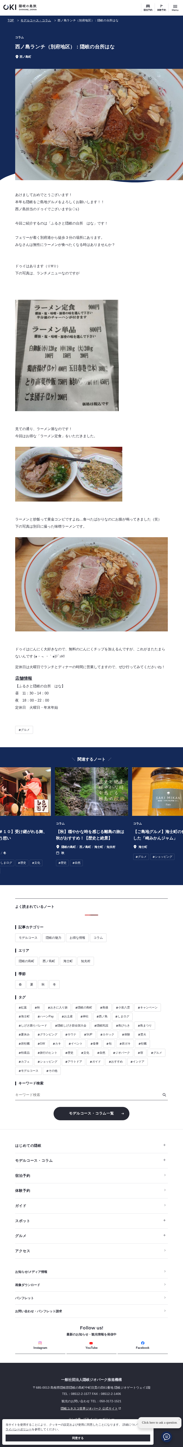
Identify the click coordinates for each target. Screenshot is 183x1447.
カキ (57, 1043)
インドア (137, 1061)
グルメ (24, 730)
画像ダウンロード (27, 1285)
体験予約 (161, 10)
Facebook (142, 1347)
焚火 (142, 1034)
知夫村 (85, 961)
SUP (88, 1034)
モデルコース (28, 937)
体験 (126, 1034)
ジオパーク (121, 1053)
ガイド (95, 1061)
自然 (101, 1053)
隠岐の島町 (26, 961)
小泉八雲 (123, 1007)
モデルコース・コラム (36, 20)
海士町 (68, 961)
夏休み (24, 1034)
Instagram (40, 1347)
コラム (98, 937)
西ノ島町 (49, 961)
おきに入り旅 (58, 1007)
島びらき (123, 1025)
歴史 (69, 1053)
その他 (51, 1071)
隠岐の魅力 (53, 937)
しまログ (122, 1016)
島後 (104, 1007)
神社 (84, 1016)
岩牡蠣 (24, 1043)
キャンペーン (148, 1007)
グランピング (47, 1034)
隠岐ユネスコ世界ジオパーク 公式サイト (66, 1408)
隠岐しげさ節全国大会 (70, 1025)
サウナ (70, 1034)
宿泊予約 (147, 10)
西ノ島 (102, 1016)
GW (41, 1043)
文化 (85, 1053)
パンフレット (24, 1298)
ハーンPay (45, 1016)
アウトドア (73, 1061)
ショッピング (47, 1061)
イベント (76, 1043)
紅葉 (23, 1007)
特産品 (24, 1053)
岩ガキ (125, 1043)
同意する (78, 1438)
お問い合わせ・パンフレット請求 (38, 1311)
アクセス (22, 1251)
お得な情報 (77, 937)
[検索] (164, 1095)
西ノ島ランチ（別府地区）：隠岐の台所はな (88, 20)
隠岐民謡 (101, 1025)
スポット (22, 1221)
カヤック (107, 1034)
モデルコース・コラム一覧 (91, 1113)
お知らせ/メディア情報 (31, 1272)
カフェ (24, 1061)
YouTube (91, 1347)
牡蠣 (142, 1043)
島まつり (145, 1025)
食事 (94, 1043)
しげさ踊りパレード (33, 1025)
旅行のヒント (47, 1053)
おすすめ (116, 1061)
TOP (11, 20)
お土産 (67, 1016)
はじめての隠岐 (28, 1145)
